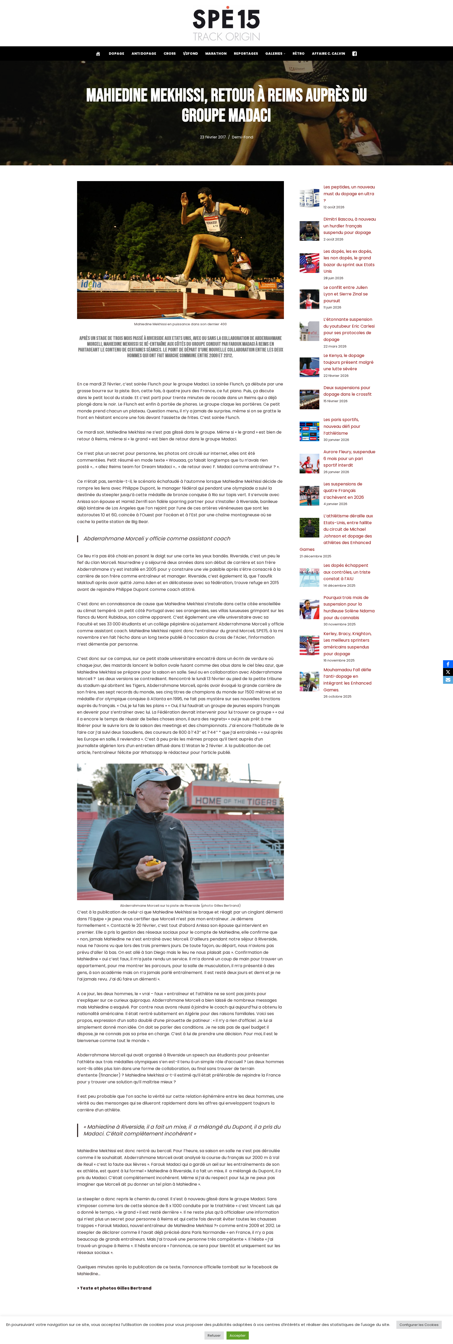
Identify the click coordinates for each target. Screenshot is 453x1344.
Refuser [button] (214, 1335)
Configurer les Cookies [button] (419, 1324)
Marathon (215, 53)
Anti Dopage (144, 53)
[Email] (448, 680)
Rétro (299, 53)
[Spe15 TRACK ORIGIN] (226, 23)
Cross (170, 53)
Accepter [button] (238, 1335)
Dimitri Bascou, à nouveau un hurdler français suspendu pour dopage (349, 226)
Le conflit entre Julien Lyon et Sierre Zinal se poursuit (345, 294)
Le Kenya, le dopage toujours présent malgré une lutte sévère (348, 362)
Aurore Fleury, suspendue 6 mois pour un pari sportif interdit (349, 458)
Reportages (246, 53)
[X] (448, 672)
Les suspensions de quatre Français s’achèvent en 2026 (343, 490)
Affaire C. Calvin (328, 53)
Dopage (116, 53)
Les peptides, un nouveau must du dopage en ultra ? (349, 193)
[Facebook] (448, 664)
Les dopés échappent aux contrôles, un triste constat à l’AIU (346, 572)
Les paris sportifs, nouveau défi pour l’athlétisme (341, 426)
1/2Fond (190, 53)
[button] (284, 53)
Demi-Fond (242, 137)
